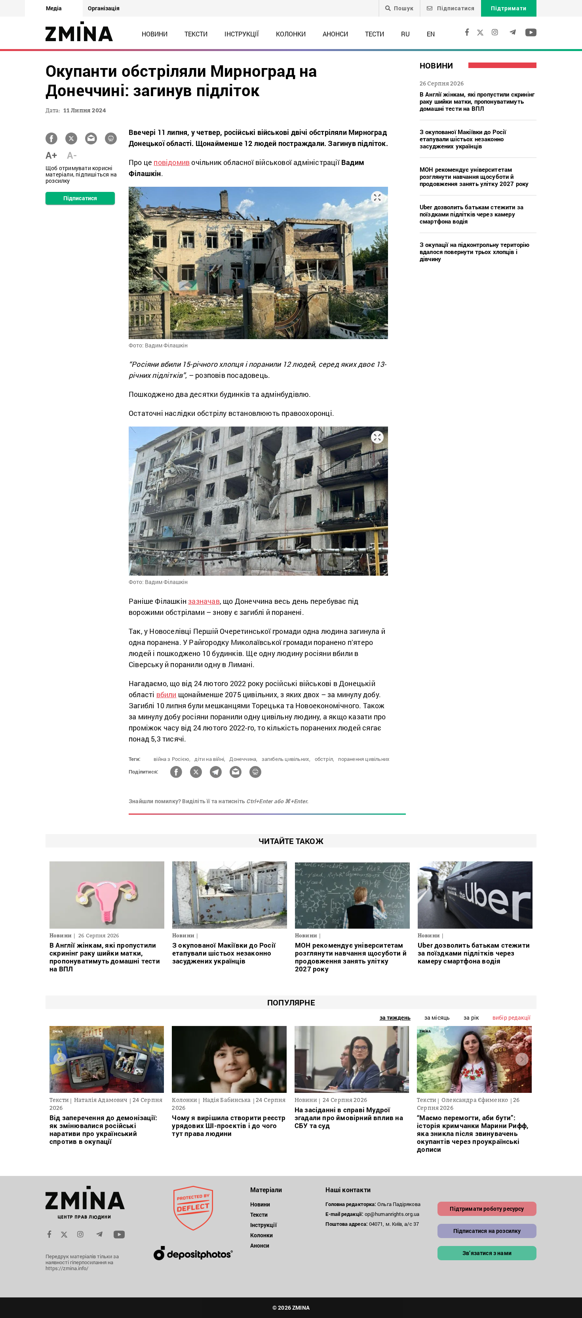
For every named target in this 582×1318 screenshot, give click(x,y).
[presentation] (60, 1059)
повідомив (172, 162)
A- (72, 155)
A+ (51, 155)
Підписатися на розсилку (487, 1231)
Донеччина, (243, 758)
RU (405, 34)
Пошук (404, 8)
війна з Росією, (172, 758)
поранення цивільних (364, 758)
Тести (374, 34)
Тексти (195, 34)
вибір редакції (512, 1017)
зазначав (204, 601)
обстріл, (325, 758)
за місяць (437, 1017)
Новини (154, 34)
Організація (104, 8)
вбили (166, 694)
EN (431, 34)
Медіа (54, 8)
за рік (471, 1017)
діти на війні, (209, 758)
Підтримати (509, 8)
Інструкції (241, 34)
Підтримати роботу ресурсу (487, 1208)
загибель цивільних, (286, 758)
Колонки (291, 34)
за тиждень (395, 1017)
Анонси (335, 34)
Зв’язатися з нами (487, 1253)
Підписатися (455, 8)
